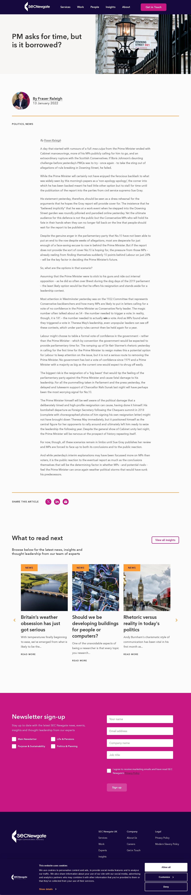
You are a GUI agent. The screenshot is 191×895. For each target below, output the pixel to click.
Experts (102, 850)
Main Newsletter (27, 739)
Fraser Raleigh (52, 140)
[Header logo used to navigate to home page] (37, 6)
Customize (164, 877)
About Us (132, 837)
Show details (46, 889)
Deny (166, 886)
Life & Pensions (65, 739)
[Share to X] (48, 502)
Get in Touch (153, 7)
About (126, 7)
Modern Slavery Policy (167, 844)
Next (177, 620)
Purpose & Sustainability (31, 746)
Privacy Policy (132, 773)
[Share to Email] (66, 502)
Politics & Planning (67, 746)
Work (80, 7)
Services (65, 7)
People (95, 7)
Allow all (166, 867)
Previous (14, 620)
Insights (110, 7)
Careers (131, 844)
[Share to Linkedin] (57, 502)
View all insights (165, 540)
